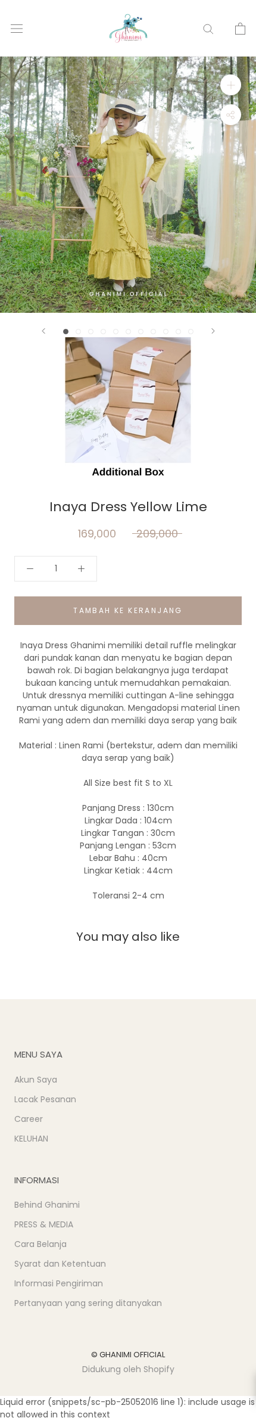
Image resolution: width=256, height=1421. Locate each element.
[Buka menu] (17, 28)
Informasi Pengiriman (58, 1283)
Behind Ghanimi (47, 1205)
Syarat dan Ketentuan (60, 1264)
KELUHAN (31, 1139)
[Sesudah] (213, 331)
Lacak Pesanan (45, 1099)
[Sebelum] (43, 331)
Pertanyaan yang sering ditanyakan (88, 1303)
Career (28, 1119)
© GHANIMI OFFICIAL (128, 1354)
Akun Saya (35, 1080)
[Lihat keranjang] (240, 29)
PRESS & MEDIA (43, 1224)
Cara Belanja (40, 1244)
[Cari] (208, 28)
